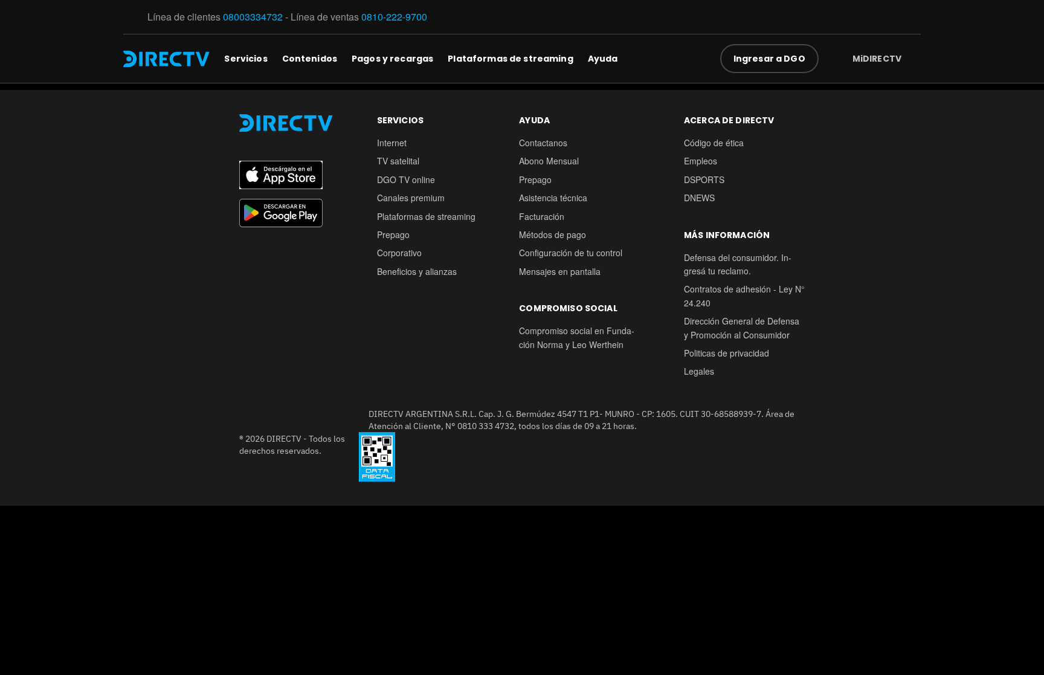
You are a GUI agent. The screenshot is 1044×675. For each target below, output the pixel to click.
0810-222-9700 (394, 17)
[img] (911, 58)
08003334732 (253, 17)
